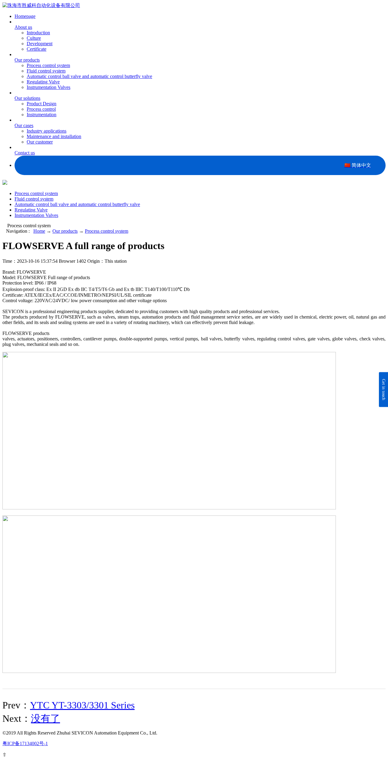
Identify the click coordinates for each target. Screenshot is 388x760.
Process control (41, 109)
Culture (34, 38)
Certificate (36, 49)
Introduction (38, 32)
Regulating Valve (43, 81)
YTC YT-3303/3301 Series (82, 705)
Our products (65, 231)
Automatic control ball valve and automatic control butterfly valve (89, 76)
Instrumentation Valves (48, 87)
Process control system (48, 65)
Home (39, 231)
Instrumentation (41, 114)
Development (39, 43)
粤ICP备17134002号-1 (25, 743)
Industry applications (46, 130)
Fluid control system (46, 70)
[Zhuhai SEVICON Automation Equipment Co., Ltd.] (41, 5)
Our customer (40, 141)
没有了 (45, 718)
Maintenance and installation (54, 136)
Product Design (41, 103)
